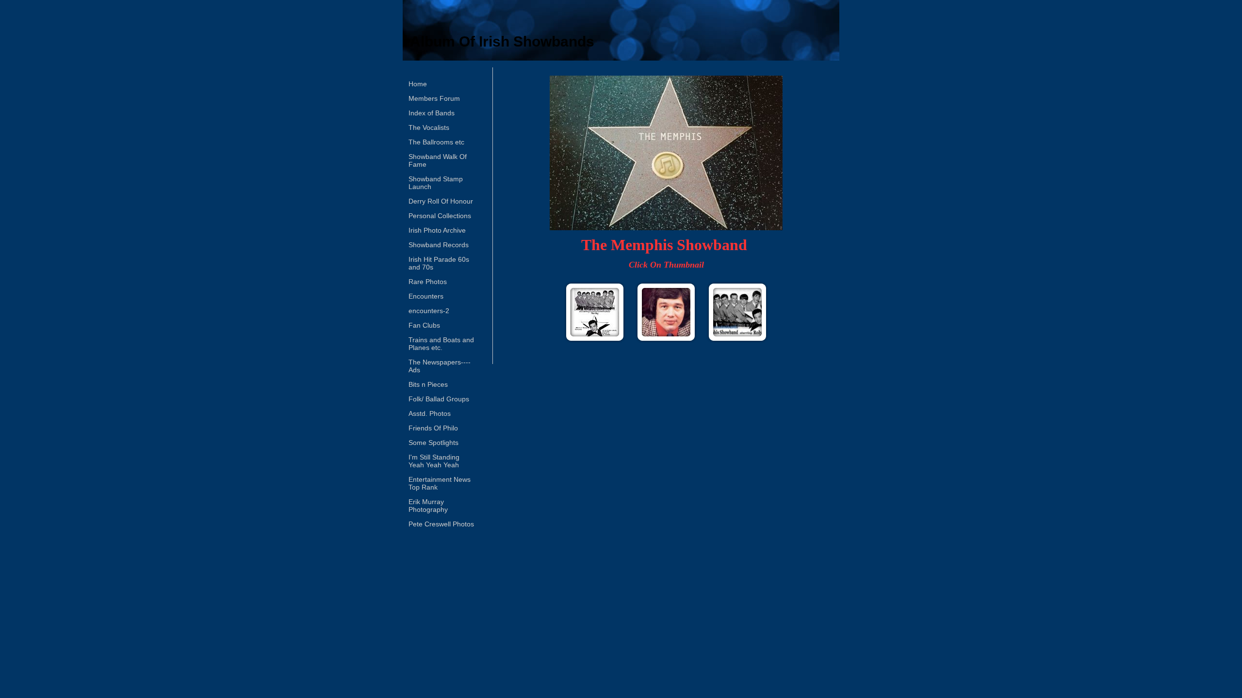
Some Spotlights (433, 442)
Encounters (426, 296)
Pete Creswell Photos (441, 524)
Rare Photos (428, 282)
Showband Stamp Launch (436, 182)
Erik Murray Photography (428, 505)
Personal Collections (440, 216)
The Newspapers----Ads (440, 366)
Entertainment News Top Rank (440, 483)
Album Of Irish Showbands (502, 41)
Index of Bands (432, 113)
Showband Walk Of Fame (438, 160)
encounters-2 (429, 311)
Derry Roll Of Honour (441, 201)
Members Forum (434, 98)
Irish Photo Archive (437, 230)
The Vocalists (429, 127)
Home (418, 84)
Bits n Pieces (428, 384)
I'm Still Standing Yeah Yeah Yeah (434, 461)
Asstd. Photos (430, 413)
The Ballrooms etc (436, 142)
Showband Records (439, 245)
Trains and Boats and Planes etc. (441, 343)
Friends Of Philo (433, 428)
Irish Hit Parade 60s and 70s (439, 263)
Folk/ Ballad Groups (439, 399)
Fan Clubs (424, 325)
